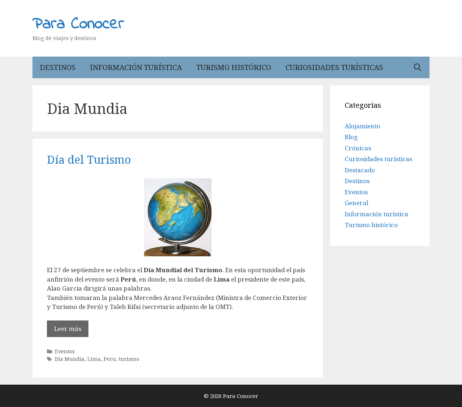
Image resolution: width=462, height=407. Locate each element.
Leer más (67, 328)
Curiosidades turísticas (334, 67)
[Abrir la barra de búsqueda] (418, 67)
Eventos (65, 351)
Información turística (136, 67)
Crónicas (358, 148)
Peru (110, 358)
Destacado (360, 170)
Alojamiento (362, 126)
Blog (351, 137)
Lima (94, 358)
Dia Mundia (69, 358)
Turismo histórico (233, 67)
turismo (129, 358)
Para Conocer (78, 24)
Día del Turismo (89, 159)
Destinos (57, 67)
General (356, 203)
